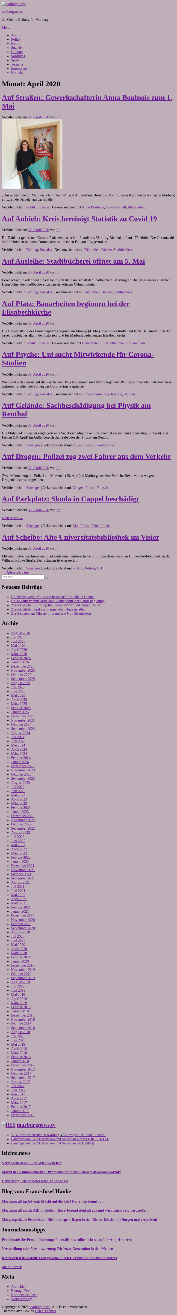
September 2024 (23, 729)
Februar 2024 (21, 758)
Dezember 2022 (22, 816)
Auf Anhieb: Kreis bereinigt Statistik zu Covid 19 (79, 218)
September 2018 (23, 1028)
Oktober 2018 (21, 1024)
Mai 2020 (18, 945)
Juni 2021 (18, 891)
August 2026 (20, 633)
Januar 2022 (20, 862)
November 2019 (23, 970)
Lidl (76, 526)
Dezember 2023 (22, 766)
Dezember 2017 (22, 1065)
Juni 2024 (18, 741)
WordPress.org (21, 1299)
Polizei (89, 445)
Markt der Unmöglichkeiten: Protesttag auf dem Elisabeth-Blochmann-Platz (61, 1172)
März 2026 (19, 654)
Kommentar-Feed (24, 1295)
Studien (129, 394)
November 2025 (23, 670)
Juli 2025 (17, 687)
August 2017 (20, 1082)
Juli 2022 (17, 837)
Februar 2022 (21, 857)
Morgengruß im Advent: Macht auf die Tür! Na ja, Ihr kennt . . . (52, 1201)
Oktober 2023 (21, 774)
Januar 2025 (20, 712)
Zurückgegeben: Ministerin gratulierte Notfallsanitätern (51, 613)
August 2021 (20, 882)
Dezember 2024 (22, 716)
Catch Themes (45, 1311)
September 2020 (23, 928)
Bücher (106, 250)
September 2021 (23, 878)
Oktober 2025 (21, 675)
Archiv (16, 35)
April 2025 (19, 699)
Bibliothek (92, 250)
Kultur (16, 43)
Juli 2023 (17, 787)
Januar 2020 (20, 961)
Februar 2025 (21, 708)
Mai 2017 (18, 1094)
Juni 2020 (18, 940)
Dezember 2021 (22, 866)
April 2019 (19, 999)
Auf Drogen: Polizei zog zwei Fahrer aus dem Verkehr (86, 456)
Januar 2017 (20, 1111)
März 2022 (19, 853)
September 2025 (23, 679)
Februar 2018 (21, 1057)
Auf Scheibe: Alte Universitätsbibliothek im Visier (80, 537)
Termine (17, 64)
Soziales (17, 48)
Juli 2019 (17, 986)
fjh (58, 117)
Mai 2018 (18, 1044)
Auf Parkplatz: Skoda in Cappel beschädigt (70, 499)
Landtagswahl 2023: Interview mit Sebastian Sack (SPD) (52, 1143)
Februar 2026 (21, 658)
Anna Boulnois (93, 207)
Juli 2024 (17, 737)
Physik (78, 445)
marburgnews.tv (36, 1125)
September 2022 (23, 828)
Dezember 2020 (22, 916)
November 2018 (23, 1019)
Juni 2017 (18, 1090)
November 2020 (23, 920)
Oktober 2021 (21, 874)
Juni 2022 (18, 841)
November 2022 (23, 820)
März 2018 (19, 1053)
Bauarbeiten (91, 343)
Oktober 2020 (21, 924)
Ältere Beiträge (15, 572)
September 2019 (23, 978)
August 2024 (20, 733)
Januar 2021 (20, 911)
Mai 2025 (18, 695)
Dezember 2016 (22, 1115)
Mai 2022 (18, 845)
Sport (15, 60)
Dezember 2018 (22, 1015)
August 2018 (20, 1032)
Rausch (102, 488)
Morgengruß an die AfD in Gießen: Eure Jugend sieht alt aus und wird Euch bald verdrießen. (75, 1210)
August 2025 (20, 683)
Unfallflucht (101, 526)
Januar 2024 (20, 762)
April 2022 (19, 849)
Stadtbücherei (123, 250)
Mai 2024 (18, 745)
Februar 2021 (21, 907)
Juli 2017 (17, 1086)
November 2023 (23, 770)
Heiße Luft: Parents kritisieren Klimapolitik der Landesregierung (58, 601)
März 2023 (19, 803)
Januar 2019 (20, 1011)
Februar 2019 (21, 1007)
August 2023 (20, 783)
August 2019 (20, 982)
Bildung (17, 52)
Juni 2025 (18, 691)
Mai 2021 (18, 895)
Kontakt (17, 73)
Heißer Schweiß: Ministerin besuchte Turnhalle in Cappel (52, 597)
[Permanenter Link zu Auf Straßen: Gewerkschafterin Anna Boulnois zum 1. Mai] (32, 187)
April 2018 (19, 1048)
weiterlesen (12, 518)
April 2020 (19, 949)
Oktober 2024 (21, 724)
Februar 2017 (21, 1107)
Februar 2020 (21, 957)
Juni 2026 (18, 641)
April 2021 (19, 899)
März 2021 (19, 903)
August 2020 (20, 932)
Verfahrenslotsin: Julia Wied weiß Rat (32, 1163)
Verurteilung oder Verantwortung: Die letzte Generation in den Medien (57, 1249)
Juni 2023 (18, 791)
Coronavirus (93, 394)
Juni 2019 (18, 990)
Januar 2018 (20, 1061)
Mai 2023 (18, 795)
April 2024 (19, 749)
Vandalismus (105, 445)
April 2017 (19, 1098)
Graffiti (78, 568)
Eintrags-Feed (21, 1291)
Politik (16, 39)
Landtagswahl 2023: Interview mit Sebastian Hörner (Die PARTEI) (60, 1139)
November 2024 (23, 720)
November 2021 (23, 870)
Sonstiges (18, 56)
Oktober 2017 (21, 1073)
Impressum (19, 68)
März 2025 (19, 704)
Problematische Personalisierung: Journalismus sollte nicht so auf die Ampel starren (67, 1240)
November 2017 (23, 1069)
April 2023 (19, 799)
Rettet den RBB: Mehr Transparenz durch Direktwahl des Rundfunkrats (59, 1258)
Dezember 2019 (22, 965)
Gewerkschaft (116, 207)
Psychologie (113, 394)
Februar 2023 (21, 807)
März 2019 (19, 1003)
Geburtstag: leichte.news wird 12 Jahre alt (35, 1181)
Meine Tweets (12, 1267)
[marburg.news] (14, 4)
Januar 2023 (20, 812)
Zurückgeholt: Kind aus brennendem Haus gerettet (48, 609)
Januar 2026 (20, 662)
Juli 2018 (17, 1036)
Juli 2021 (17, 886)
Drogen (78, 488)
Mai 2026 (18, 645)
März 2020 (19, 953)
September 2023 (23, 778)
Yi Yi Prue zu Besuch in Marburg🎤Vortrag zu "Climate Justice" (58, 1135)
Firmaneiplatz (135, 343)
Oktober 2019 (21, 974)
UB (99, 568)
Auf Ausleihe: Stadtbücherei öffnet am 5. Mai (73, 261)
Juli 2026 (17, 637)
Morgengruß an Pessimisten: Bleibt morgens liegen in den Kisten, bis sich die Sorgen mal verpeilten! (79, 1220)
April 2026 (19, 650)
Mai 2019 (18, 994)
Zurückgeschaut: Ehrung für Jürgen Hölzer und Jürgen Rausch (56, 605)
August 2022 (20, 832)
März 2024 (19, 753)
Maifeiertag (136, 207)
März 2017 (19, 1102)
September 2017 (23, 1078)
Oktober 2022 (21, 824)
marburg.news (12, 12)
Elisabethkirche (112, 343)
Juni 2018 (18, 1040)
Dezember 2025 (22, 666)
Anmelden (18, 1286)
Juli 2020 (17, 936)
